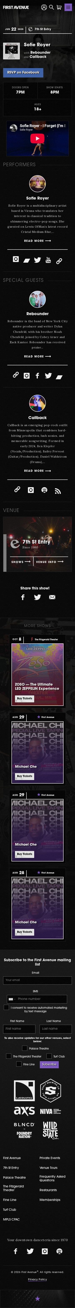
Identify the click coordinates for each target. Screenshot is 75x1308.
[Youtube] (48, 260)
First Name (17, 1021)
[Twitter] (37, 260)
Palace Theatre (38, 1048)
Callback (37, 418)
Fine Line (28, 1064)
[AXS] (24, 1111)
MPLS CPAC (11, 1219)
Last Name (53, 1021)
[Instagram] (16, 259)
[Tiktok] (58, 491)
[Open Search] (51, 7)
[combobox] (12, 999)
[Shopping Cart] (59, 7)
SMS (35, 991)
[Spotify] (44, 490)
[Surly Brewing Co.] (51, 1091)
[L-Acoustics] (24, 1090)
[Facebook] (37, 376)
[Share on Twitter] (37, 597)
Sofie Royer (37, 199)
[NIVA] (51, 1111)
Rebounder (37, 314)
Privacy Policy (37, 1279)
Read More (34, 241)
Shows (17, 562)
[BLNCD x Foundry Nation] (24, 1130)
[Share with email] (52, 597)
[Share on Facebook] (23, 597)
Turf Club (59, 1056)
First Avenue (12, 1158)
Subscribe (49, 1064)
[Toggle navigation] (68, 7)
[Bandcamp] (26, 260)
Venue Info (46, 562)
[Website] (59, 261)
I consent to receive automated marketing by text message (38, 1010)
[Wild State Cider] (51, 1130)
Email (35, 973)
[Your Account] (44, 7)
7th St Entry (11, 1168)
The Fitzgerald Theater (26, 1056)
